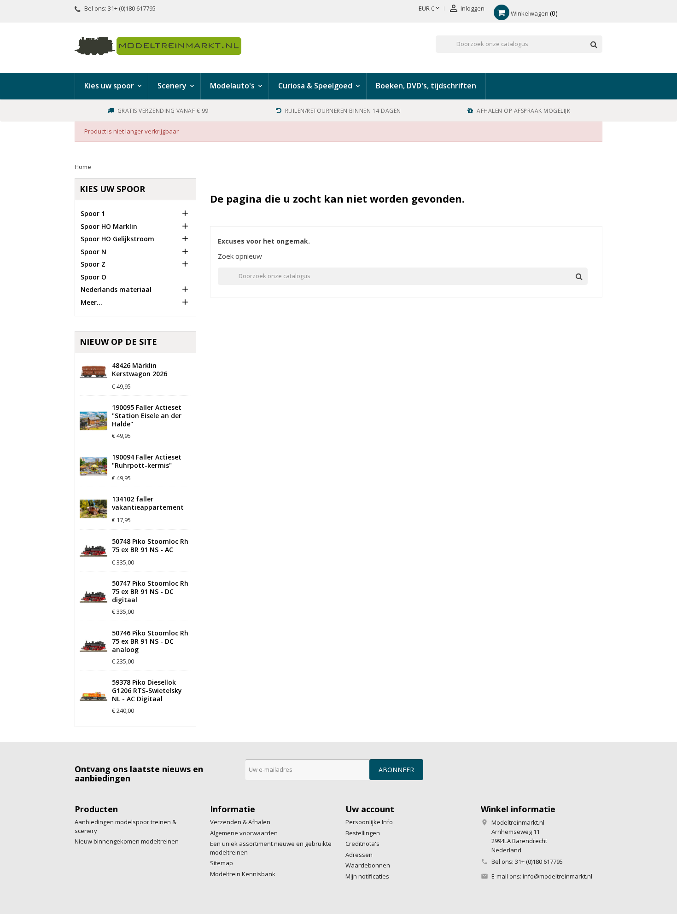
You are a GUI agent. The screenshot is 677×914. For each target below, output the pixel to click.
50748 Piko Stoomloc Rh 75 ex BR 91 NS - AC (150, 545)
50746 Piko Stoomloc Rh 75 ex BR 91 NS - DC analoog (150, 641)
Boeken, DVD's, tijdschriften (426, 86)
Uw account (369, 809)
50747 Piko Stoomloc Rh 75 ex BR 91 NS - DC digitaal (150, 591)
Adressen (359, 854)
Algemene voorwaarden (244, 833)
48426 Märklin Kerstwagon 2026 (139, 369)
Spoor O (93, 277)
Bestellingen (362, 833)
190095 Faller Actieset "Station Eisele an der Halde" (146, 415)
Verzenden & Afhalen (240, 822)
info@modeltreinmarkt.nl (557, 876)
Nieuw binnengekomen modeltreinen (127, 841)
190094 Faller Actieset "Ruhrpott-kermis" (146, 461)
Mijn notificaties (367, 876)
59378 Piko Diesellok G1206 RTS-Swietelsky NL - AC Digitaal (147, 690)
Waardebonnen (367, 865)
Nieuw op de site (118, 341)
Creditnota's (362, 843)
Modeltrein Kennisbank (242, 874)
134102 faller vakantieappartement (148, 503)
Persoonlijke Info (369, 822)
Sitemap (221, 863)
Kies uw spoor (112, 188)
